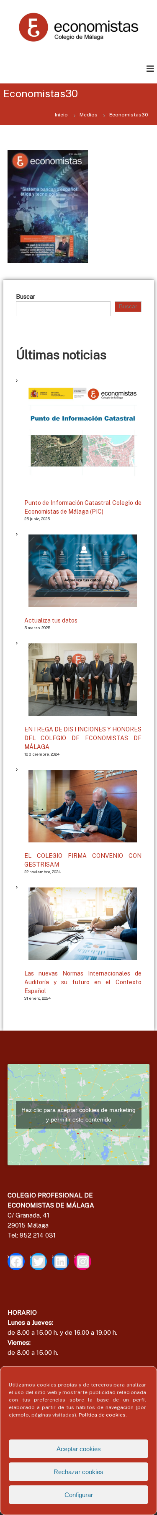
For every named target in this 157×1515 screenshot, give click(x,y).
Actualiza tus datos (50, 620)
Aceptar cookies (79, 1448)
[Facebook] (16, 1261)
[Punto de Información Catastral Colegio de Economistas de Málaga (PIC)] (83, 435)
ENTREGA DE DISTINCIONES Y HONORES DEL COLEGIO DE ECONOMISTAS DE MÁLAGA (83, 738)
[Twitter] (38, 1261)
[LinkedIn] (60, 1261)
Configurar (78, 1494)
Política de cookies (102, 1415)
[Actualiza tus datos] (83, 570)
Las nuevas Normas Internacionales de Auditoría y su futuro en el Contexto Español (83, 982)
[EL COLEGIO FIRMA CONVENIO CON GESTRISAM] (83, 806)
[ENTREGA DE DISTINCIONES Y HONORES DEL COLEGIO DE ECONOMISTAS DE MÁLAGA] (83, 679)
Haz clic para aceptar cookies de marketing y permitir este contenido (78, 1115)
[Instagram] (82, 1261)
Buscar (25, 296)
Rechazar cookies (78, 1471)
